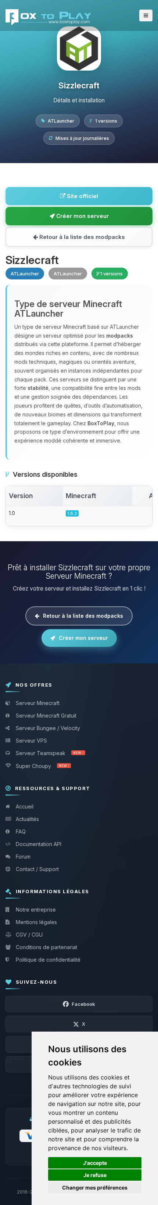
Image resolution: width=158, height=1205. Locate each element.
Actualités (27, 819)
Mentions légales (36, 922)
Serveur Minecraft (38, 703)
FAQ (21, 831)
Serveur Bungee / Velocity (48, 728)
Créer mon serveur (82, 215)
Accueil (24, 806)
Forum (23, 856)
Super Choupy (42, 766)
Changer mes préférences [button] (95, 1187)
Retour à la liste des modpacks (81, 236)
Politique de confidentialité (48, 959)
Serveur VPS (31, 740)
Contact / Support (37, 869)
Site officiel (81, 196)
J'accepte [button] (95, 1163)
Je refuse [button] (95, 1175)
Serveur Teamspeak (49, 753)
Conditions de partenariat (46, 947)
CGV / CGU (29, 934)
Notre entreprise (36, 909)
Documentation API (38, 844)
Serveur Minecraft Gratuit (46, 715)
